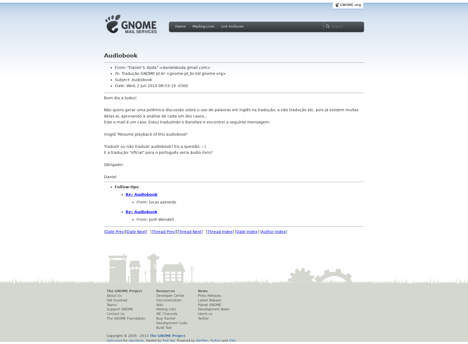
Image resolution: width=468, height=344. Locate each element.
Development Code (171, 323)
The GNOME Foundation (126, 318)
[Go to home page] (139, 34)
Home (180, 26)
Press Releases (209, 296)
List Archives (232, 26)
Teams (112, 305)
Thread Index (220, 232)
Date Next (136, 232)
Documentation (168, 300)
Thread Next (189, 232)
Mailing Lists (203, 26)
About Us (114, 296)
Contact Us (116, 314)
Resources (165, 291)
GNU (232, 340)
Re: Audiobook (141, 194)
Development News (213, 309)
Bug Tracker (166, 318)
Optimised (114, 340)
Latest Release (209, 300)
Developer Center (170, 296)
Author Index (273, 232)
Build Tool (163, 328)
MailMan (202, 340)
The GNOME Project (124, 291)
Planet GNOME (209, 305)
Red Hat (168, 340)
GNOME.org (350, 5)
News (203, 291)
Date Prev (114, 232)
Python (215, 340)
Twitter (203, 318)
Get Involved (117, 300)
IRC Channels (166, 314)
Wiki (159, 305)
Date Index (246, 232)
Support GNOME (120, 309)
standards (136, 340)
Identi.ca (205, 314)
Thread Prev (163, 232)
